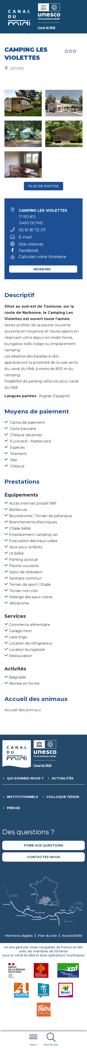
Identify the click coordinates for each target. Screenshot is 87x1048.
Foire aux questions (43, 845)
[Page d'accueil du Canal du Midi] (31, 18)
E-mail (25, 237)
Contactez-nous (43, 857)
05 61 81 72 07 (32, 230)
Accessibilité (72, 936)
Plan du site (47, 936)
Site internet (31, 244)
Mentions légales (19, 936)
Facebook (28, 251)
